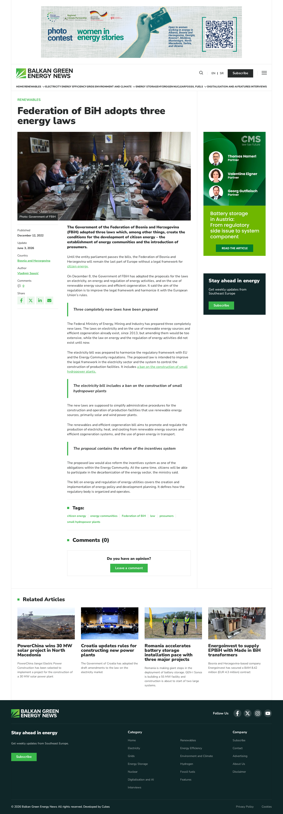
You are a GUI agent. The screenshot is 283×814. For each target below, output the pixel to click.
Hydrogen (165, 86)
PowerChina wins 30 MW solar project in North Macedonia (44, 650)
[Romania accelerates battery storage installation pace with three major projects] (173, 623)
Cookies (267, 806)
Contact (238, 748)
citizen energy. (77, 266)
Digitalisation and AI (222, 86)
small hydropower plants (83, 522)
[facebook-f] (237, 713)
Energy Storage (147, 86)
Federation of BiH (134, 516)
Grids (90, 86)
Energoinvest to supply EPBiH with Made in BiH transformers (234, 650)
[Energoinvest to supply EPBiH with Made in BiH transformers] (237, 623)
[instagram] (258, 713)
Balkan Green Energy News (39, 807)
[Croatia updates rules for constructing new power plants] (109, 623)
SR (222, 73)
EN (213, 73)
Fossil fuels (194, 86)
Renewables (32, 86)
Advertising (240, 756)
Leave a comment (129, 568)
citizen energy (76, 516)
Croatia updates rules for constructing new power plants (109, 650)
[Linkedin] (40, 300)
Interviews (259, 86)
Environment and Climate (113, 86)
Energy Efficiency (74, 86)
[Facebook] (21, 300)
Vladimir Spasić (28, 273)
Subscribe (240, 73)
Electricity (53, 86)
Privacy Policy (245, 806)
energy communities (103, 516)
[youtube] (268, 713)
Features (244, 86)
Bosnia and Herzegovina (33, 261)
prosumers (167, 516)
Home (20, 86)
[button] (201, 73)
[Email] (49, 300)
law (152, 516)
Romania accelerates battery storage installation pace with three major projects (168, 653)
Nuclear (179, 86)
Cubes (106, 807)
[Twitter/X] (31, 300)
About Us (239, 764)
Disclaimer (239, 771)
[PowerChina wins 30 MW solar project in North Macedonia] (46, 623)
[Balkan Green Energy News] (44, 73)
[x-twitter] (248, 713)
